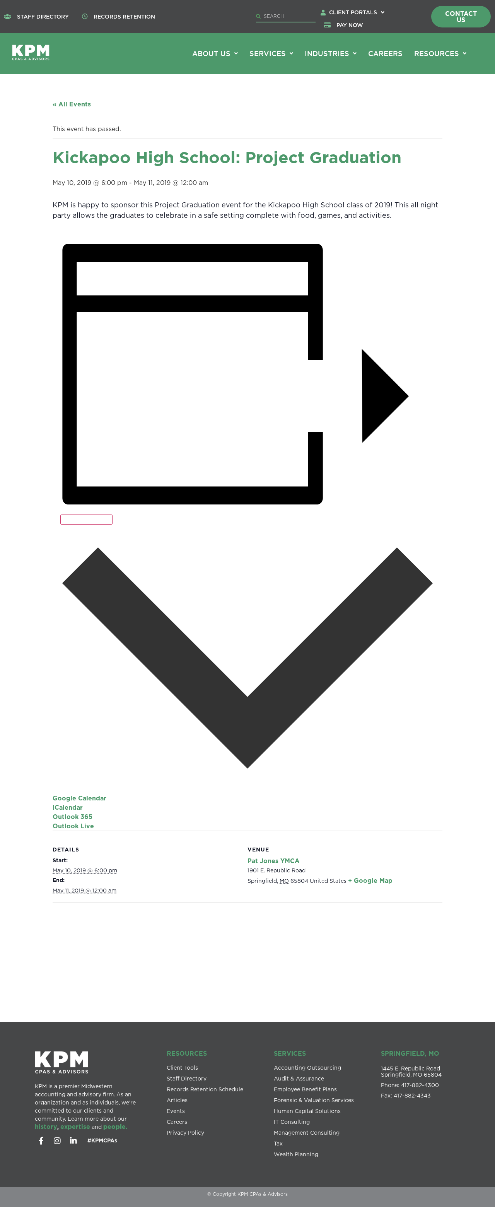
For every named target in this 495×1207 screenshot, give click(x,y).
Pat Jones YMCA (274, 860)
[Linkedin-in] (73, 1141)
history (46, 1126)
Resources (436, 53)
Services (267, 53)
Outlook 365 (72, 816)
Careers (385, 53)
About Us (211, 53)
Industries (327, 53)
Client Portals (353, 12)
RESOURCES (187, 1053)
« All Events (72, 104)
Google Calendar (79, 798)
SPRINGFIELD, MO (410, 1053)
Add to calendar (86, 519)
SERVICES (290, 1053)
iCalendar (68, 807)
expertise (75, 1126)
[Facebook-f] (41, 1141)
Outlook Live (73, 825)
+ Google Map (370, 880)
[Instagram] (57, 1141)
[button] (356, 12)
